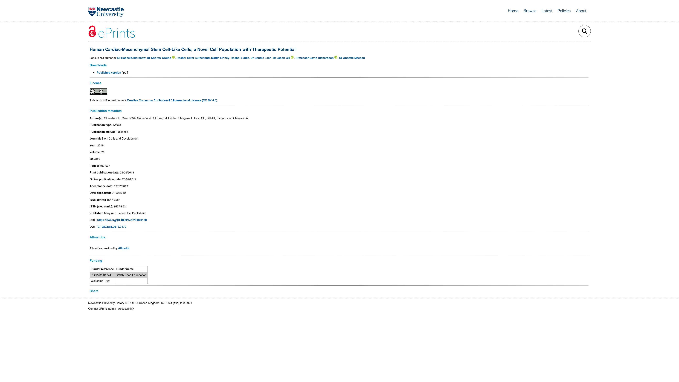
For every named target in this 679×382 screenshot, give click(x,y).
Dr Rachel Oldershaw (131, 58)
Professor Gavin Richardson (314, 58)
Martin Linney (220, 58)
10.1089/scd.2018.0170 (111, 227)
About (581, 11)
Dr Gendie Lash (261, 58)
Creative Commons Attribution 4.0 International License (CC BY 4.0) (172, 100)
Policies (564, 11)
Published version (109, 72)
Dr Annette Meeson (352, 58)
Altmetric (124, 248)
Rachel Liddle (240, 58)
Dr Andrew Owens (159, 58)
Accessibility (126, 308)
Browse (530, 11)
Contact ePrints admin (102, 308)
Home (513, 11)
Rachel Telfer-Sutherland (193, 58)
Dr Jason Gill (281, 58)
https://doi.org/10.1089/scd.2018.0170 (122, 220)
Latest (547, 11)
